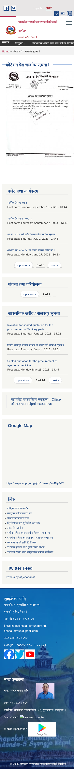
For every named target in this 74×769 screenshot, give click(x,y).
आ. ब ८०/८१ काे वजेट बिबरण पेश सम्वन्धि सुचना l (31, 234)
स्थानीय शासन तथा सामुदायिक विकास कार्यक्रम (30, 552)
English (37, 8)
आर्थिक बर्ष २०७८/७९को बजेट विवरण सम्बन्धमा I (31, 250)
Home (5, 51)
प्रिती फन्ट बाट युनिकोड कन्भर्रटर (23, 522)
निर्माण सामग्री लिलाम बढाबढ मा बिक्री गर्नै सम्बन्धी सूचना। (35, 345)
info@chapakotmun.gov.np (28, 625)
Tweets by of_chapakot (20, 576)
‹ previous (23, 265)
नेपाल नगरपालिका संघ (18, 518)
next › (54, 265)
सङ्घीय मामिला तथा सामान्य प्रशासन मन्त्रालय (30, 537)
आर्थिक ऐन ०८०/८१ (17, 202)
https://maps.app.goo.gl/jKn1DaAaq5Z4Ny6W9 (35, 483)
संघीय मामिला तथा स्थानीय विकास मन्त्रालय (28, 532)
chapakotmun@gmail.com (21, 630)
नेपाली (49, 8)
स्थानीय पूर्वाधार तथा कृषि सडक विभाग (25, 547)
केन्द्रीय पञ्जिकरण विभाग (19, 513)
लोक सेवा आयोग (15, 527)
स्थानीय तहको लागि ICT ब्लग (21, 542)
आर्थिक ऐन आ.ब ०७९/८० (19, 218)
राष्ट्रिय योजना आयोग (17, 508)
